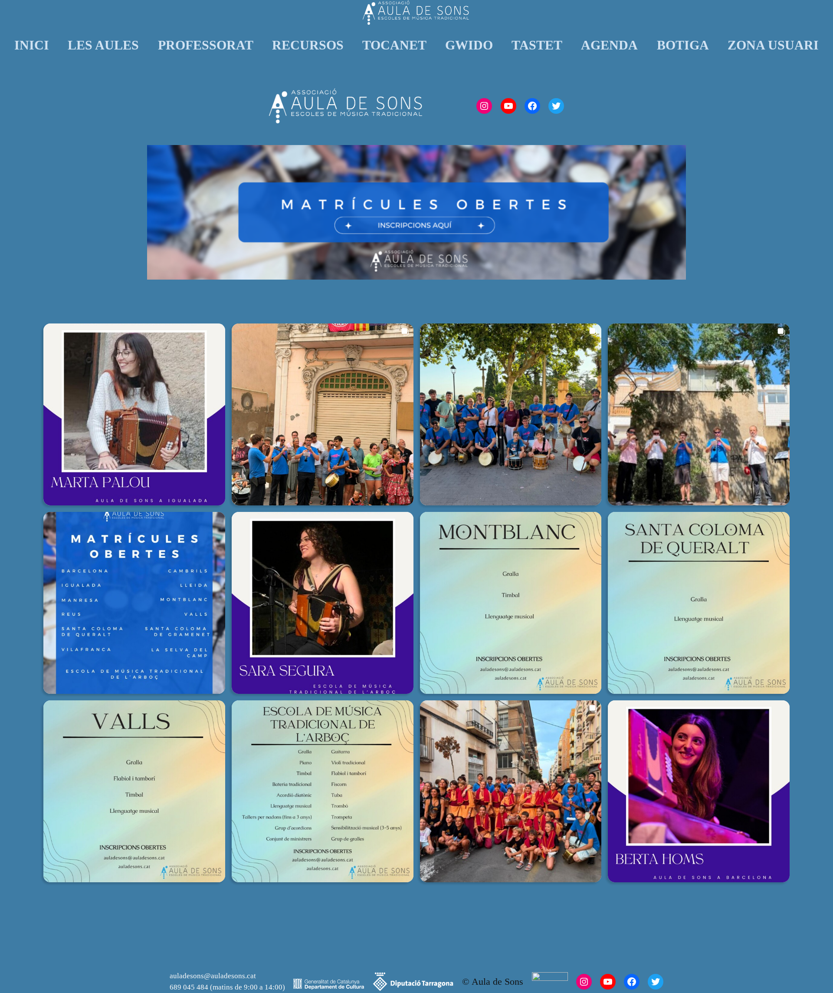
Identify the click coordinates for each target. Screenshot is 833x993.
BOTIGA (683, 45)
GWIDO (469, 45)
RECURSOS (308, 45)
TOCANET (394, 45)
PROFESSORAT (205, 45)
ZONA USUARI (773, 45)
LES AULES (103, 45)
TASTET (537, 45)
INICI (31, 45)
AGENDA (609, 45)
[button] (134, 414)
